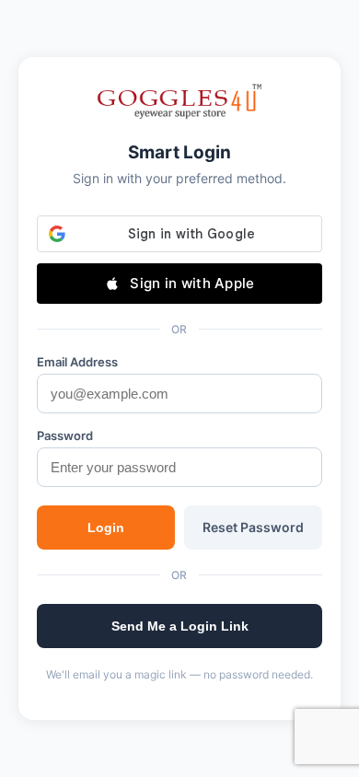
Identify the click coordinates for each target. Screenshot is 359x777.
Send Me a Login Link (180, 626)
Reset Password (253, 527)
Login (105, 527)
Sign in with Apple (192, 283)
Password (65, 435)
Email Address (77, 361)
